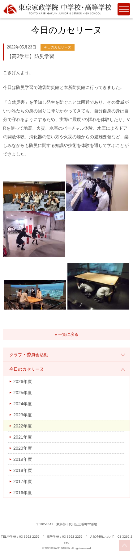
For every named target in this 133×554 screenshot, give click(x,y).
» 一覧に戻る (66, 334)
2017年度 (22, 481)
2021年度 (22, 437)
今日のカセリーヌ (26, 369)
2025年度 (22, 392)
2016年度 (22, 492)
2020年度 (22, 448)
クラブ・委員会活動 (28, 354)
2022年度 (22, 425)
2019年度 (22, 459)
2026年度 (22, 381)
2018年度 (22, 470)
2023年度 (22, 414)
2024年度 (22, 403)
